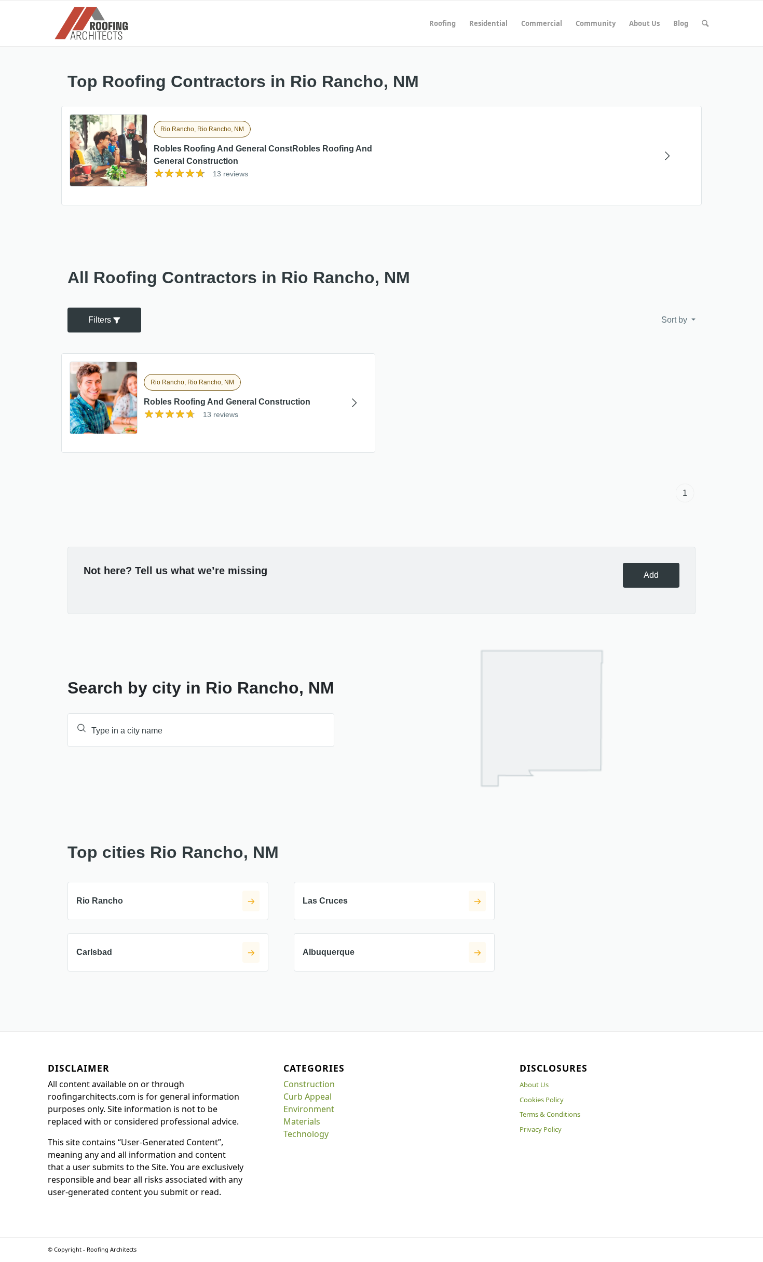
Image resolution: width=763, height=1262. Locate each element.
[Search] (705, 23)
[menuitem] (442, 23)
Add (651, 575)
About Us (534, 1084)
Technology (306, 1134)
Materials (301, 1121)
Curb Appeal (307, 1096)
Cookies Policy (542, 1099)
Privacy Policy (541, 1129)
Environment (308, 1109)
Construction (309, 1084)
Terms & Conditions (550, 1114)
